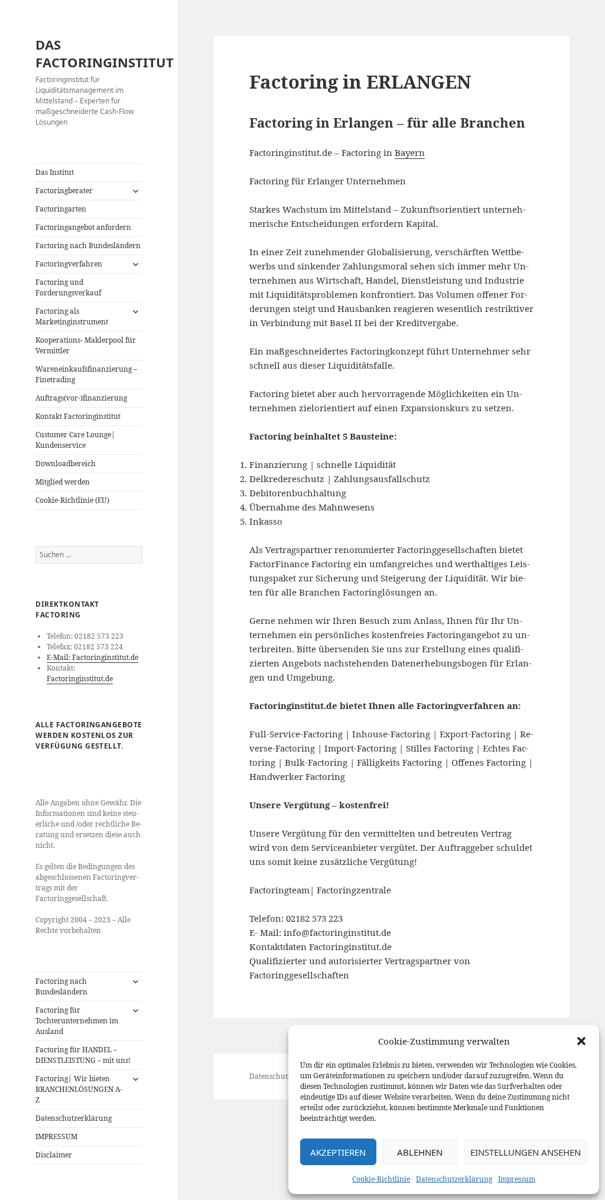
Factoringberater (64, 191)
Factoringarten (60, 209)
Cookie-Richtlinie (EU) (72, 500)
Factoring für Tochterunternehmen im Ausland (76, 1020)
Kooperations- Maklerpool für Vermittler (85, 345)
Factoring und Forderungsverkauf (68, 287)
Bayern (410, 152)
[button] (581, 1041)
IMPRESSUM (56, 1136)
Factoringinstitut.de (80, 679)
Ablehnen (420, 1152)
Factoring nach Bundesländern (88, 245)
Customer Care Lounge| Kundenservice (75, 440)
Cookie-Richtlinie (381, 1179)
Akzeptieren (338, 1152)
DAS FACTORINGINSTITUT (104, 53)
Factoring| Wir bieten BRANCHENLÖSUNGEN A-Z (78, 1089)
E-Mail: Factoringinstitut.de (92, 657)
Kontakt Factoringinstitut (78, 416)
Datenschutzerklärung (454, 1179)
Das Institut (54, 172)
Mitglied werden (62, 482)
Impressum (516, 1179)
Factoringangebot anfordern (83, 227)
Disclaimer (53, 1155)
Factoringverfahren (68, 264)
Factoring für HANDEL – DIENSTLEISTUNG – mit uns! (83, 1055)
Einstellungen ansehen (525, 1152)
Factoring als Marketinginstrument (71, 316)
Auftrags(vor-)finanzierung (81, 398)
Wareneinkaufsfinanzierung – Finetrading (86, 374)
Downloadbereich (65, 463)
